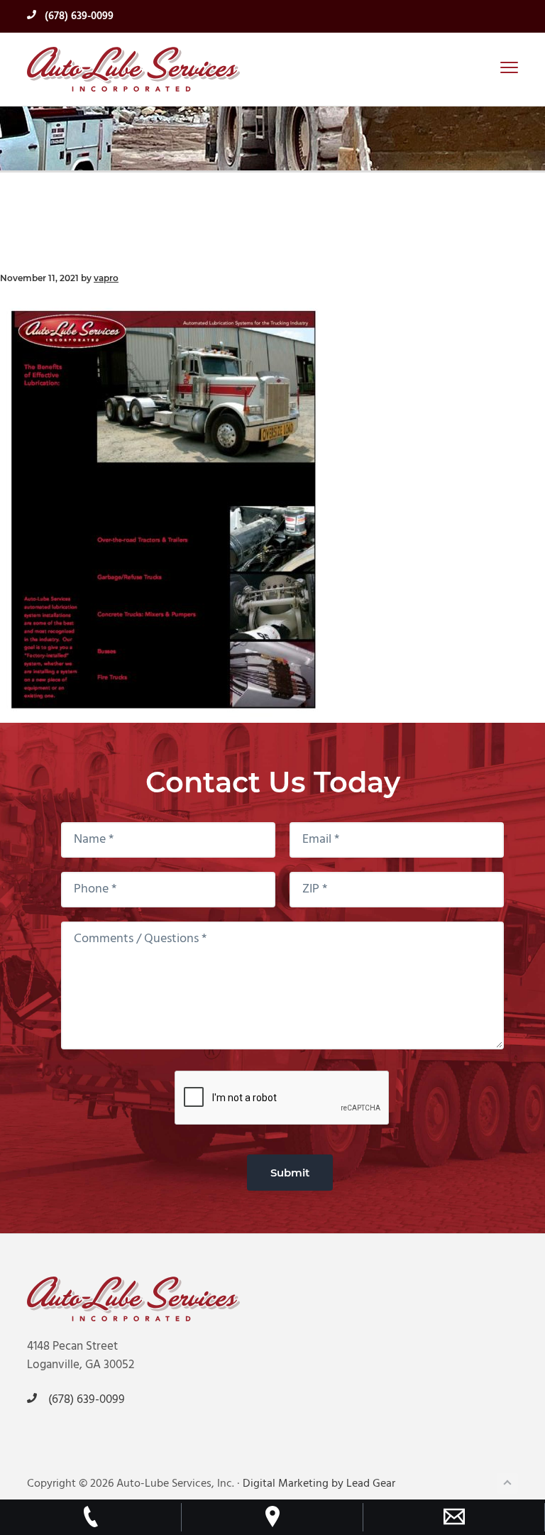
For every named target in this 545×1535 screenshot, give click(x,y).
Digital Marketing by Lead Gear (319, 1484)
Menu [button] (492, 67)
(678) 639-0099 (78, 16)
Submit (289, 1172)
